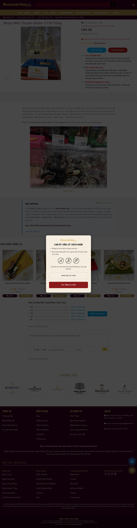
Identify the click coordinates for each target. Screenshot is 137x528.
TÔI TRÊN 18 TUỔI (68, 285)
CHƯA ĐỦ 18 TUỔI (68, 275)
